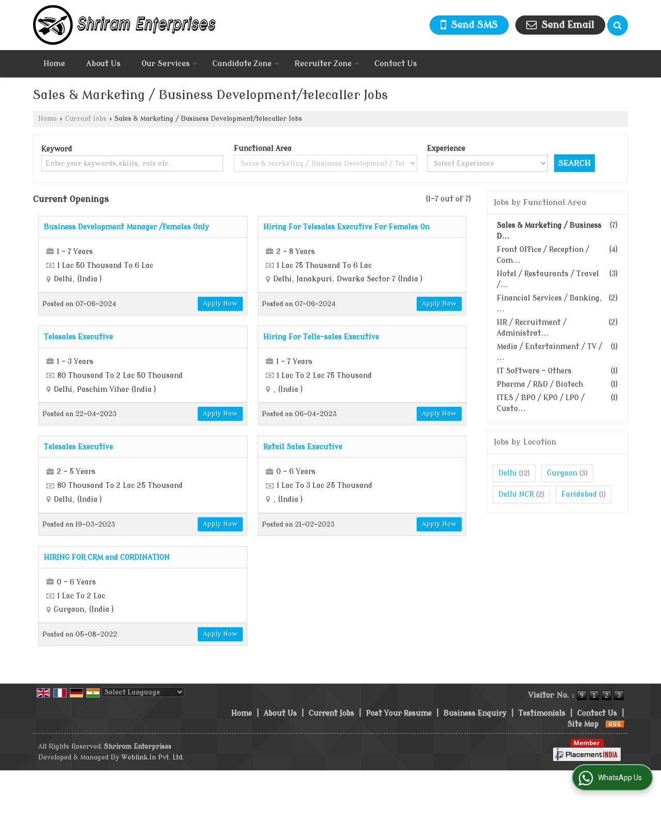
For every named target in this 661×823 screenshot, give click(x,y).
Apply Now (220, 303)
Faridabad (579, 494)
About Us (103, 63)
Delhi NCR (516, 494)
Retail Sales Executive (302, 447)
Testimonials (541, 713)
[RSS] (615, 724)
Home (54, 63)
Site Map (583, 724)
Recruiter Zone (323, 63)
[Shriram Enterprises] (124, 25)
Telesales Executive (78, 337)
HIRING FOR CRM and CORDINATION (107, 557)
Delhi (507, 473)
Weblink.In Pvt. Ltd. (152, 757)
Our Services (165, 63)
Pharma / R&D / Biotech (540, 384)
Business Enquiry (475, 713)
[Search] (617, 25)
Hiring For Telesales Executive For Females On (346, 227)
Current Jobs (85, 118)
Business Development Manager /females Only (126, 227)
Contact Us (395, 63)
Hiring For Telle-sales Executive (321, 337)
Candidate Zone (242, 63)
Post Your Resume (399, 713)
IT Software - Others (534, 371)
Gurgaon (562, 473)
